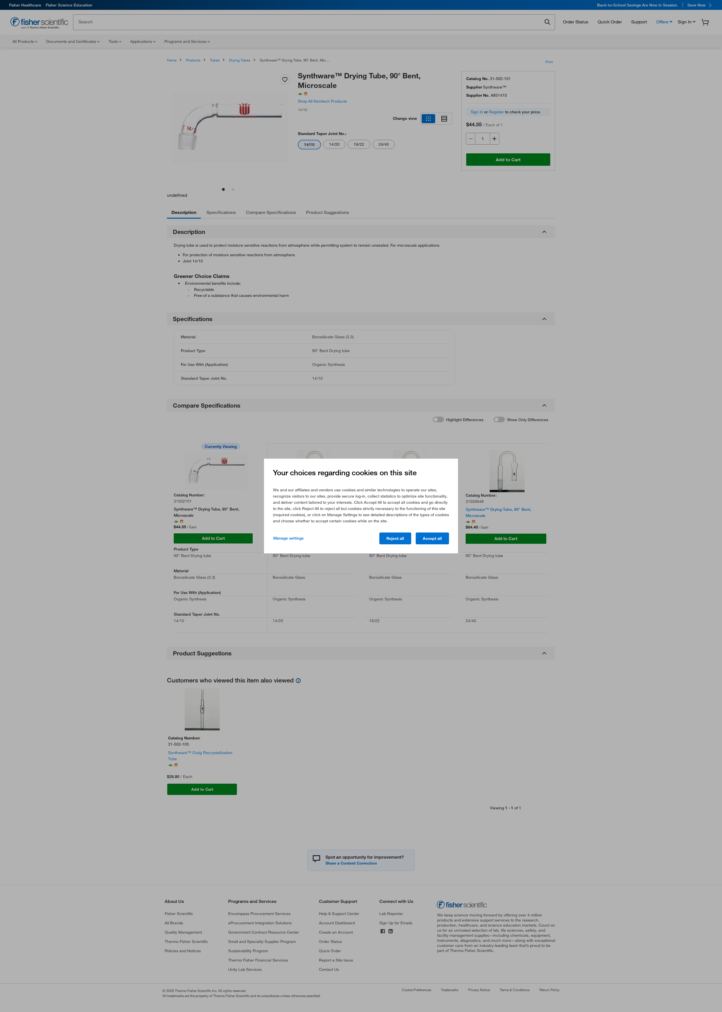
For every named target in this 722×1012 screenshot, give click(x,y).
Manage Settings (288, 538)
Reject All (395, 538)
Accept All (432, 538)
